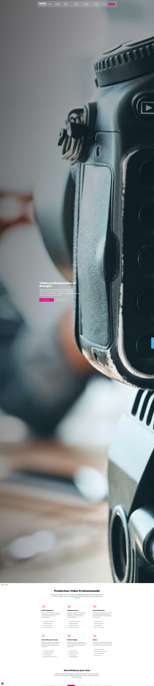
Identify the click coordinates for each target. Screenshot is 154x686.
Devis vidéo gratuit (45, 300)
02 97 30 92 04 (60, 300)
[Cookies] (2, 683)
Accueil (2, 584)
